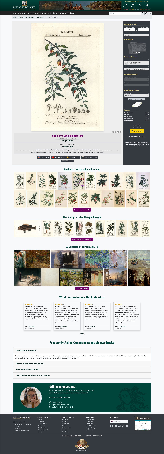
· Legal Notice (40, 421)
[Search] (143, 13)
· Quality (64, 426)
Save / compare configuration (137, 99)
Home (14, 17)
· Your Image (65, 419)
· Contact (39, 419)
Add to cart (137, 131)
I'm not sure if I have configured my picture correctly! (33, 375)
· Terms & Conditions (42, 423)
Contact (72, 13)
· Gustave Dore (89, 430)
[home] (13, 13)
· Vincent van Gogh (90, 419)
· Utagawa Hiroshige (90, 428)
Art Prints (18, 13)
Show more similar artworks (82, 210)
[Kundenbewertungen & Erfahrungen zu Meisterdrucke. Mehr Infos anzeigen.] (143, 423)
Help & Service (64, 13)
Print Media (55, 13)
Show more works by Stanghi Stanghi (82, 239)
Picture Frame (46, 13)
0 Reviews (70, 160)
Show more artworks (82, 288)
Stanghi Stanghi (39, 17)
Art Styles (38, 13)
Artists (24, 13)
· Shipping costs (65, 423)
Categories (31, 13)
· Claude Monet (89, 421)
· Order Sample (65, 432)
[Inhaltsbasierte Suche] (146, 13)
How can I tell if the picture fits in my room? (30, 364)
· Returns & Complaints (42, 430)
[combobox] (136, 35)
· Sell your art (65, 421)
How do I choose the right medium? (27, 369)
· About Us (39, 432)
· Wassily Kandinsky (90, 426)
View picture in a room (90, 157)
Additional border (128, 33)
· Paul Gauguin (89, 423)
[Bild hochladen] (150, 13)
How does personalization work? (26, 350)
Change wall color (73, 157)
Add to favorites (59, 157)
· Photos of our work (66, 428)
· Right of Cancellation (42, 428)
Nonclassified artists (29, 17)
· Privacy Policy (41, 426)
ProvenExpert (33, 326)
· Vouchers (64, 430)
